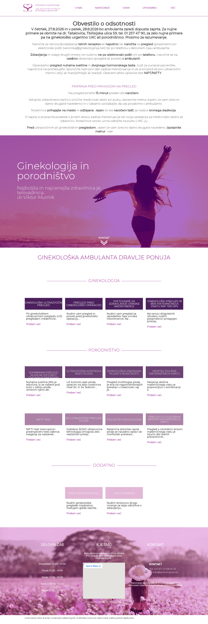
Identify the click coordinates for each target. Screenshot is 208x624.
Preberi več (33, 439)
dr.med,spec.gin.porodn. (46, 10)
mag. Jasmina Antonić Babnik (47, 9)
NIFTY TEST (43, 419)
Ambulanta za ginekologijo (47, 5)
